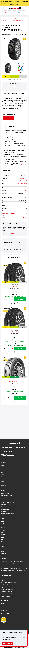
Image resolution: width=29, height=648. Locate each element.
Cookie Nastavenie (5, 596)
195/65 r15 (3, 470)
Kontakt (3, 603)
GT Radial (3, 528)
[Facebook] (1, 613)
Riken (2, 539)
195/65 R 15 (24, 187)
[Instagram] (4, 613)
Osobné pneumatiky (16, 18)
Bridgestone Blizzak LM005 (7, 513)
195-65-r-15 (21, 20)
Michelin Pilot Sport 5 (6, 511)
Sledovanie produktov (17, 303)
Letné (25, 190)
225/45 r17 (3, 467)
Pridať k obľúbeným (11, 303)
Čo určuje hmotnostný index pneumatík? (11, 563)
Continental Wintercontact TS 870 (9, 502)
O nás (2, 605)
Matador (3, 532)
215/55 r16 (3, 483)
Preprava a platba (5, 587)
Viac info (14, 89)
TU (17, 4)
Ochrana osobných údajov (7, 589)
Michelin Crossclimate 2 (7, 495)
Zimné (2, 551)
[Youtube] (8, 613)
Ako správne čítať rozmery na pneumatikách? (12, 561)
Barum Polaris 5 (5, 493)
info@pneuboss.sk (8, 455)
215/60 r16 (3, 479)
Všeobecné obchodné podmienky (9, 584)
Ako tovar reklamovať (6, 594)
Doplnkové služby (5, 578)
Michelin (3, 534)
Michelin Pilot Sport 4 (6, 504)
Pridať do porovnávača (14, 303)
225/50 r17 (3, 486)
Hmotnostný (5, 213)
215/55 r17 (3, 474)
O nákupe (3, 580)
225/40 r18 (3, 472)
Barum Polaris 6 (5, 497)
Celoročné (3, 553)
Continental (3, 523)
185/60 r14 (3, 481)
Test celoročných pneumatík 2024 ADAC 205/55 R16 (14, 568)
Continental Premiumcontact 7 (8, 500)
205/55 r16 (3, 465)
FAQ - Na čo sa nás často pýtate (9, 582)
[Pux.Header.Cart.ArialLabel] (14, 12)
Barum (2, 521)
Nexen (2, 537)
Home (3, 18)
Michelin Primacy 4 (5, 509)
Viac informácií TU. (7, 643)
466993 (25, 218)
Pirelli (2, 541)
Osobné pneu (23, 178)
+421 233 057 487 (8, 451)
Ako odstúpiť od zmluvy (6, 591)
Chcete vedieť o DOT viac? (9, 234)
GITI (2, 525)
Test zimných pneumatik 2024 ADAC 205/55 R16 (13, 570)
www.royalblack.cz (20, 165)
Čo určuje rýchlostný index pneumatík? (10, 566)
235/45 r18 (3, 476)
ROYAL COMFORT (14, 20)
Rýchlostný (12, 213)
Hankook (3, 530)
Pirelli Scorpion (4, 507)
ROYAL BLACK (5, 20)
